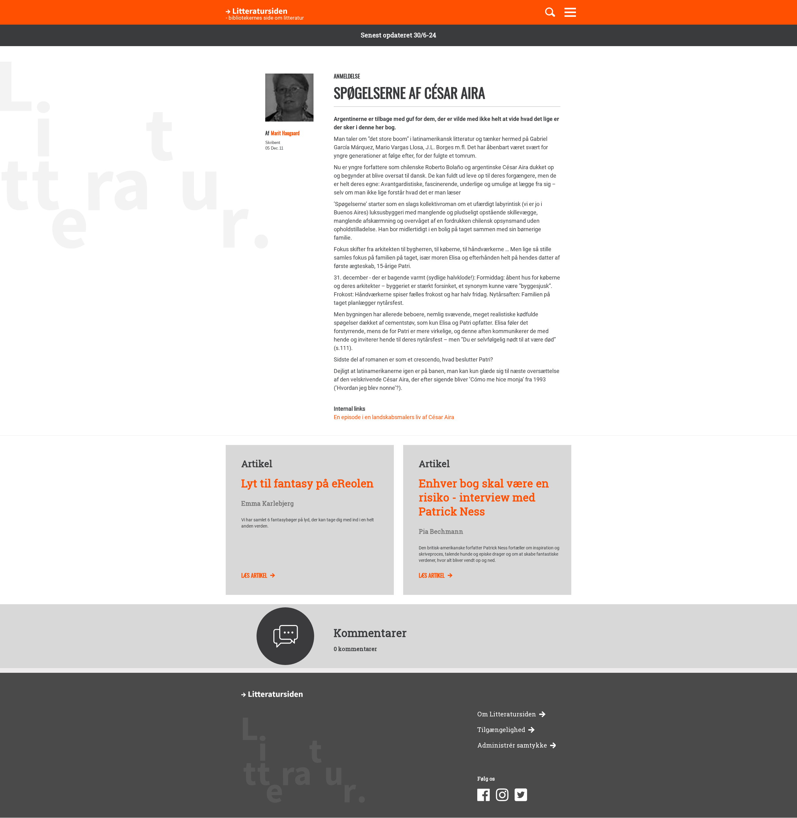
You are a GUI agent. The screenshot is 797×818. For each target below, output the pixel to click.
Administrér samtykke (512, 745)
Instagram (502, 795)
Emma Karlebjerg (267, 504)
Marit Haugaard (285, 133)
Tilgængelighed (501, 729)
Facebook (483, 795)
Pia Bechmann (441, 532)
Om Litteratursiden (506, 714)
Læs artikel (254, 575)
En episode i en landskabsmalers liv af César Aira (394, 417)
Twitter (521, 795)
